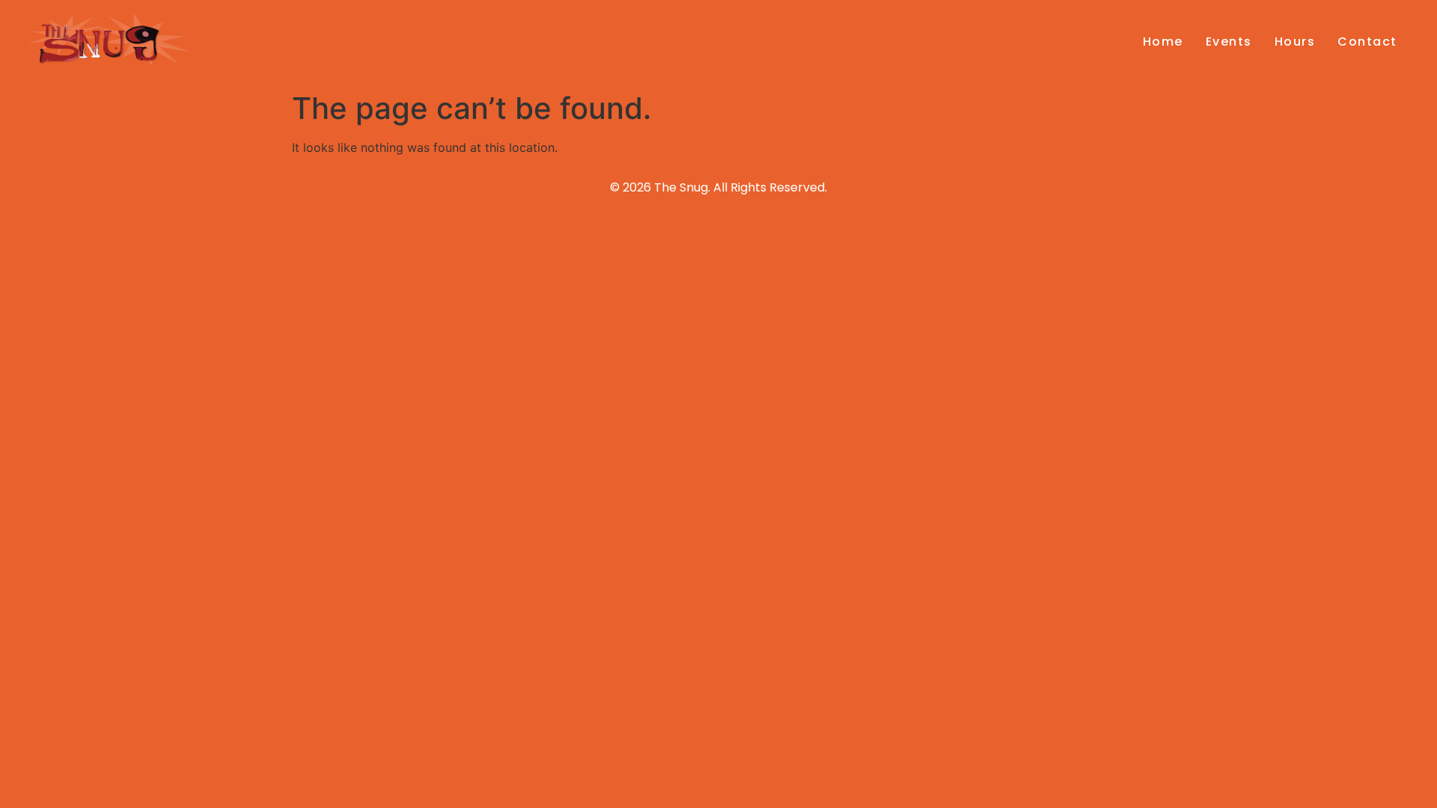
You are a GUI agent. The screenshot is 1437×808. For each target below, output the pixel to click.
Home (1163, 41)
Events (1229, 41)
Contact (1367, 41)
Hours (1295, 41)
